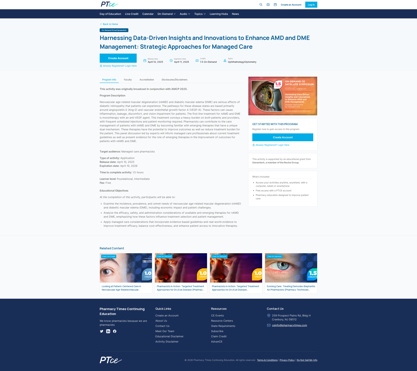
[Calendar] (275, 4)
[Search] (261, 4)
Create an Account (291, 4)
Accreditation (147, 79)
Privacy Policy (287, 360)
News (235, 13)
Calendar (148, 13)
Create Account (118, 58)
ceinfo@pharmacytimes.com (289, 325)
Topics (198, 13)
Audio (183, 13)
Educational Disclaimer (169, 336)
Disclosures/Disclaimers (174, 79)
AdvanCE (217, 341)
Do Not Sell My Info (307, 360)
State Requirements (223, 326)
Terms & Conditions (267, 360)
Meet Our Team (164, 331)
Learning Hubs (219, 13)
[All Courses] (268, 4)
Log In (311, 4)
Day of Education (110, 13)
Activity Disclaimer (167, 341)
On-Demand (165, 13)
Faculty (128, 79)
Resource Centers (222, 320)
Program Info (109, 79)
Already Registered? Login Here (120, 65)
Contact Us (162, 326)
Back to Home (110, 24)
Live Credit (131, 13)
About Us (161, 320)
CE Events (217, 315)
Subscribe (217, 331)
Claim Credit (219, 336)
